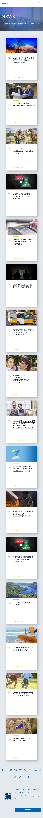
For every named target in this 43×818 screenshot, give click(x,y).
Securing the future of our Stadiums (23, 694)
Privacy (34, 789)
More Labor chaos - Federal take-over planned (23, 196)
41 (40, 770)
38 (25, 770)
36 (15, 770)
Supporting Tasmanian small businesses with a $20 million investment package (24, 424)
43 (20, 777)
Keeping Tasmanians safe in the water (23, 649)
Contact (27, 792)
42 (15, 777)
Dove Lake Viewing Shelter (22, 603)
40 (35, 770)
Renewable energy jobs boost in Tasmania (24, 104)
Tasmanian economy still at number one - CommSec (23, 242)
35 (10, 770)
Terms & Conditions (22, 789)
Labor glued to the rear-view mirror (22, 286)
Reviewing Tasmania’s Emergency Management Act (24, 514)
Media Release (18, 77)
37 (20, 770)
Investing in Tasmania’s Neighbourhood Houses (21, 379)
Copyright (19, 792)
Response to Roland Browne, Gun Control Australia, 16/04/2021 (24, 468)
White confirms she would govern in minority (23, 559)
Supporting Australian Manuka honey (23, 151)
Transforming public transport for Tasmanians (23, 332)
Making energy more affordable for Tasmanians (23, 60)
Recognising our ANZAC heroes (21, 739)
